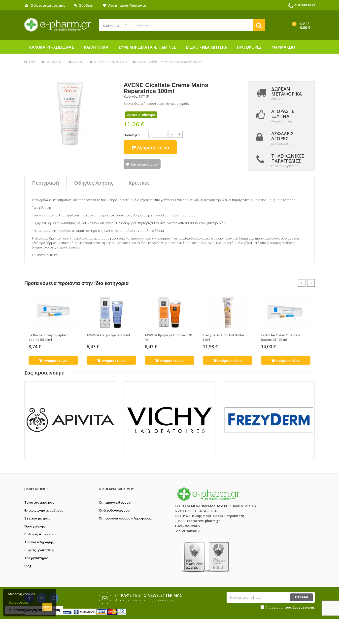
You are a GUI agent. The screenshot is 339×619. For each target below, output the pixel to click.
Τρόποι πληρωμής (39, 542)
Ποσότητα (132, 135)
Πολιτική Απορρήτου (40, 534)
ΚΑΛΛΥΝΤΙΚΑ (96, 47)
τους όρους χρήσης (299, 607)
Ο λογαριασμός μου (116, 489)
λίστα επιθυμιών (144, 164)
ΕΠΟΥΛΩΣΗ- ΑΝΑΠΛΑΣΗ (110, 62)
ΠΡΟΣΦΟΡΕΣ (249, 47)
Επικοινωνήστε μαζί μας (43, 510)
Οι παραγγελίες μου (115, 502)
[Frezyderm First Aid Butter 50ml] (227, 312)
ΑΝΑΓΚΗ (77, 62)
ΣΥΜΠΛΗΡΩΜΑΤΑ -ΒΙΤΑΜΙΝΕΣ (147, 47)
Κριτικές (139, 182)
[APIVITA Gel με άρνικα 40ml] (111, 312)
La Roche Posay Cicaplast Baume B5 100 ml (280, 337)
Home (31, 62)
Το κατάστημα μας (39, 502)
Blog (28, 566)
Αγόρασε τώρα (55, 360)
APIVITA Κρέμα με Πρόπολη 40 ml (168, 337)
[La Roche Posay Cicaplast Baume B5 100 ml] (285, 312)
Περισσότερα (18, 602)
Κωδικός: (131, 96)
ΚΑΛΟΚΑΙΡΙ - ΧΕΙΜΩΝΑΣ (51, 47)
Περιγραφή (45, 182)
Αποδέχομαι (290, 607)
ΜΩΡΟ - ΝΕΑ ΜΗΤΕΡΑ (206, 47)
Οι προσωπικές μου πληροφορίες (125, 518)
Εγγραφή (301, 597)
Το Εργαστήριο (36, 558)
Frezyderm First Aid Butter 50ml (224, 337)
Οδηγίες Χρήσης (93, 182)
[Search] (259, 25)
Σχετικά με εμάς (37, 518)
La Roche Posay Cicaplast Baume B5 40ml (48, 337)
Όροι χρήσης (34, 526)
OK (47, 607)
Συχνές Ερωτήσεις (39, 550)
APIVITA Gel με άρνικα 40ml (108, 335)
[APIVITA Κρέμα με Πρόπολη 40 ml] (169, 312)
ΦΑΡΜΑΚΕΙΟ (283, 47)
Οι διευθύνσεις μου (114, 510)
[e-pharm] (57, 25)
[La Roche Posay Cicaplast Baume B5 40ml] (53, 312)
